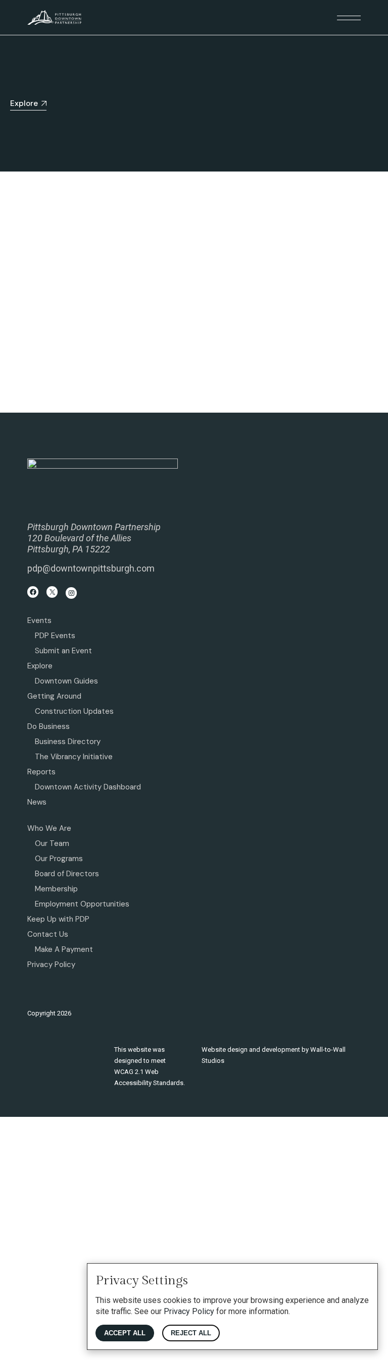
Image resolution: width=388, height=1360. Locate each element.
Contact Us (47, 934)
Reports (41, 772)
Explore (40, 666)
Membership (56, 889)
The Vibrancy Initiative (74, 757)
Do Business (48, 726)
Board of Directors (67, 874)
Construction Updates (74, 711)
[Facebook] (33, 592)
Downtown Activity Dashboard (88, 787)
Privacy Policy (51, 964)
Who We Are (49, 828)
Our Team (52, 843)
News (36, 802)
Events (39, 620)
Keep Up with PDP (58, 919)
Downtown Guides (66, 681)
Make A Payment (64, 949)
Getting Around (54, 696)
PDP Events (55, 636)
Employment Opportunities (82, 904)
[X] (52, 592)
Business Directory (68, 741)
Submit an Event (63, 651)
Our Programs (59, 859)
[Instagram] (71, 593)
